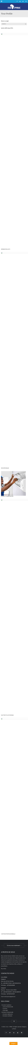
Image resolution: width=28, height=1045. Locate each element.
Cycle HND (5, 1010)
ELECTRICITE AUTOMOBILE (7, 715)
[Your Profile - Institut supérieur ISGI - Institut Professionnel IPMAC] (14, 6)
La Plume (14, 1028)
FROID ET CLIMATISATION (7, 496)
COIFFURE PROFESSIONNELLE (8, 934)
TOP (14, 1021)
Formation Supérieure (6, 1005)
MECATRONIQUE (5, 468)
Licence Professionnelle (8, 1006)
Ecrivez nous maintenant (13, 945)
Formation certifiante (7, 1015)
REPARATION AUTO (5, 249)
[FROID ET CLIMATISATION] (13, 483)
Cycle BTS (5, 1008)
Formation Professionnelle (7, 1012)
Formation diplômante (8, 1014)
